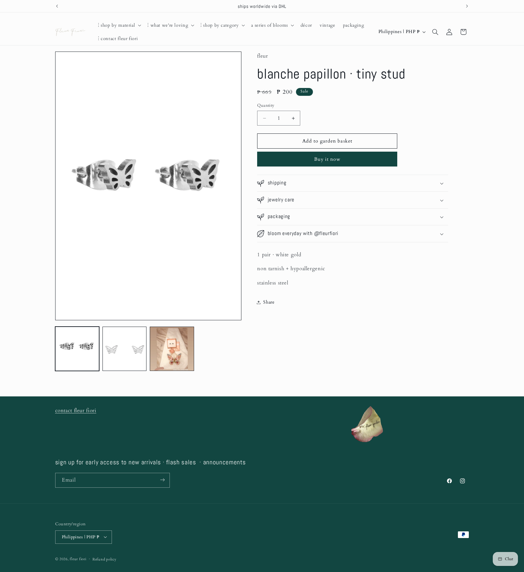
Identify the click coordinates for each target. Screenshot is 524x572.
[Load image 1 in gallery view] (77, 349)
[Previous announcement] (57, 6)
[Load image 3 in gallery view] (172, 349)
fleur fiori (78, 559)
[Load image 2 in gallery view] (124, 349)
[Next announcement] (467, 6)
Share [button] (268, 302)
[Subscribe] (162, 480)
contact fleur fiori (75, 410)
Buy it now (327, 159)
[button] (118, 25)
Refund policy (104, 559)
